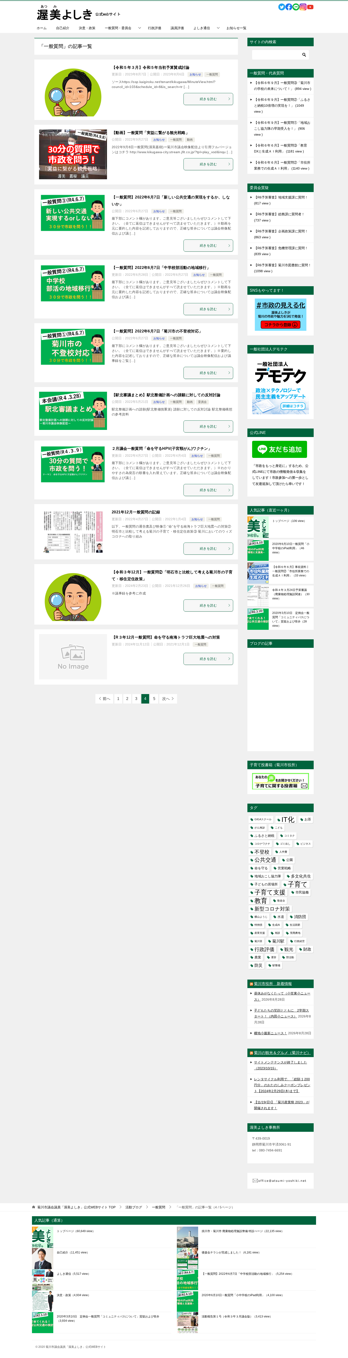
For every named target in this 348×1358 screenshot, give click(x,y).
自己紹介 (62, 28)
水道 (280, 917)
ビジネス (305, 843)
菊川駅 (278, 941)
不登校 (261, 852)
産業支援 (259, 932)
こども (279, 827)
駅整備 (276, 965)
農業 (257, 957)
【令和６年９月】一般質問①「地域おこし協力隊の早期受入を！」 (282, 128)
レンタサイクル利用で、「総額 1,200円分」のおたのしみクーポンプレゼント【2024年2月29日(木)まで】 (282, 1085)
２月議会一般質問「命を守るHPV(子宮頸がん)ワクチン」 (162, 449)
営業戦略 (284, 868)
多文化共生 (301, 876)
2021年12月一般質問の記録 (136, 512)
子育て (298, 884)
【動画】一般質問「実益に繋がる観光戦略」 (150, 133)
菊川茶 (258, 941)
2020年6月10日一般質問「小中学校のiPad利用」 (290, 548)
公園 (289, 860)
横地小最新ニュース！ (270, 1033)
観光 (288, 949)
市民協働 (302, 892)
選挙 (273, 957)
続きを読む (208, 99)
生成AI (276, 924)
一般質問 (212, 74)
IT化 (287, 819)
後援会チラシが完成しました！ (231, 1252)
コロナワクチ (262, 843)
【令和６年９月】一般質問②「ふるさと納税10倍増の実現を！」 (282, 105)
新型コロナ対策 (272, 908)
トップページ (289, 521)
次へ (166, 699)
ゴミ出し (285, 843)
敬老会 (281, 900)
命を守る (261, 868)
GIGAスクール (263, 819)
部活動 (290, 957)
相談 (277, 932)
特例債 (258, 924)
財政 (307, 949)
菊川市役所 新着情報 (273, 984)
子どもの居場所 (266, 884)
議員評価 (177, 28)
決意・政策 (87, 28)
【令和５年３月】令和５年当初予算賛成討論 (150, 67)
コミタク (289, 835)
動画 (190, 139)
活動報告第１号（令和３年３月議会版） (237, 1316)
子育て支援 (270, 892)
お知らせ (195, 74)
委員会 (202, 402)
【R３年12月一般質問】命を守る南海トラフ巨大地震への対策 (166, 637)
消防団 (300, 917)
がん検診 (259, 827)
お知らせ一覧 (236, 28)
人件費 (283, 851)
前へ (106, 699)
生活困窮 (295, 924)
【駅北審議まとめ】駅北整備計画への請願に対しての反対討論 (166, 395)
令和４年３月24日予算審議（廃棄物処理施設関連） (291, 594)
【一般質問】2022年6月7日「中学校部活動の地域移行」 (161, 268)
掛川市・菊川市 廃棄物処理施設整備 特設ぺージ (243, 1231)
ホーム (42, 28)
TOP (76, 1207)
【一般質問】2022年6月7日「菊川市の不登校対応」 (157, 331)
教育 (260, 900)
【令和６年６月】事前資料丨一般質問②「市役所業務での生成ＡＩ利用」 (290, 571)
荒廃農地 (295, 932)
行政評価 (154, 28)
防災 (258, 965)
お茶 (307, 819)
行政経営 (299, 941)
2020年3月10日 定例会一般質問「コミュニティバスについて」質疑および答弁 (290, 619)
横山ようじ (261, 916)
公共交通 (265, 860)
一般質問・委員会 (118, 28)
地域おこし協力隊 (267, 876)
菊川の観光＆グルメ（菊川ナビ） (282, 1053)
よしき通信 (201, 28)
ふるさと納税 (264, 836)
